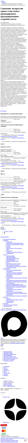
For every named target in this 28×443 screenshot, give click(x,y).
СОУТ (5, 371)
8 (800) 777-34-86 (5, 309)
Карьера (8, 247)
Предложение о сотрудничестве (14, 248)
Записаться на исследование (10, 304)
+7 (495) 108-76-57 (10, 386)
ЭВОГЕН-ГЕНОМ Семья (12, 258)
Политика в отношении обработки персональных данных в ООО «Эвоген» (13, 438)
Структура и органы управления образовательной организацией (14, 273)
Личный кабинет (5, 236)
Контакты (5, 303)
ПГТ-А (8, 262)
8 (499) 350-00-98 (7, 383)
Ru (1, 338)
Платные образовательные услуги (14, 284)
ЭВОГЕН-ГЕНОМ (10, 257)
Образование (6, 268)
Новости (5, 297)
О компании (9, 241)
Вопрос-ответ (6, 372)
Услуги (5, 254)
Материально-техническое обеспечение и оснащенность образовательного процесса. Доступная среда (16, 282)
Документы (9, 275)
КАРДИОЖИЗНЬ (10, 259)
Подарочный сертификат (9, 239)
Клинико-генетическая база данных (15, 244)
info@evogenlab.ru (22, 309)
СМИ (7, 249)
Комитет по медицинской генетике (9, 441)
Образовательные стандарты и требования (16, 295)
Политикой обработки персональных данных (12, 135)
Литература (9, 250)
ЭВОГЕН (5, 240)
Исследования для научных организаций (16, 266)
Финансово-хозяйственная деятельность (16, 285)
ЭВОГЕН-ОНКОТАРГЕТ (12, 261)
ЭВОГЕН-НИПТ (10, 256)
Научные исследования (9, 359)
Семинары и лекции (11, 267)
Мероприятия (9, 302)
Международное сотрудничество (14, 292)
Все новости (4, 111)
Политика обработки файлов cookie (9, 440)
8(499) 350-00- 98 (13, 309)
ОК (1, 345)
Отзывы (8, 245)
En (3, 338)
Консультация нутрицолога (13, 265)
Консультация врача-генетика (13, 263)
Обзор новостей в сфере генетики (14, 299)
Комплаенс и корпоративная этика (14, 243)
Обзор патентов (10, 301)
